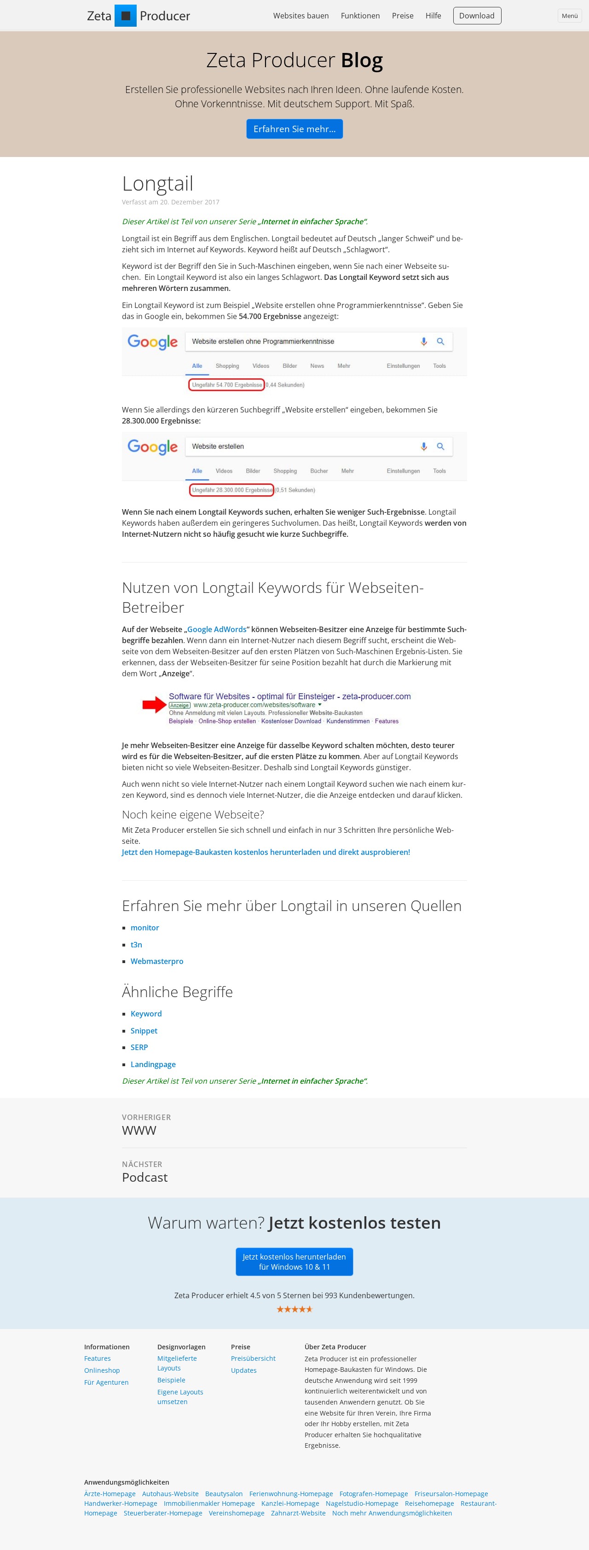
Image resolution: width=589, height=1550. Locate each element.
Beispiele (171, 1380)
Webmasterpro (157, 961)
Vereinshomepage (237, 1513)
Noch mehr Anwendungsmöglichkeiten (392, 1513)
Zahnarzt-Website (298, 1513)
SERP (139, 1047)
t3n (136, 945)
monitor (145, 928)
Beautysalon (224, 1493)
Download (477, 16)
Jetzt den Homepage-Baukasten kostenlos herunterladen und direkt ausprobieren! (266, 852)
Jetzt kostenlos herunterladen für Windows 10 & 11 (294, 1262)
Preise (403, 16)
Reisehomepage (429, 1503)
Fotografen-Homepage (374, 1493)
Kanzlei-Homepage (290, 1503)
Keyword (146, 1014)
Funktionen (360, 16)
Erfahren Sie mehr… (295, 129)
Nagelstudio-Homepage (362, 1503)
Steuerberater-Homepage (163, 1513)
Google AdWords (217, 629)
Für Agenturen (106, 1382)
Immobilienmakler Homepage (209, 1503)
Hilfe (433, 16)
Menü (570, 16)
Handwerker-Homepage (120, 1503)
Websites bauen (301, 16)
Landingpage (153, 1064)
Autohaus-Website (170, 1493)
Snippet (144, 1031)
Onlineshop (102, 1370)
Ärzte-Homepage (110, 1493)
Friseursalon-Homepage (451, 1493)
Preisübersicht (253, 1358)
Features (97, 1358)
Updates (244, 1370)
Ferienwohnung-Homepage (291, 1493)
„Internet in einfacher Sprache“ (312, 221)
